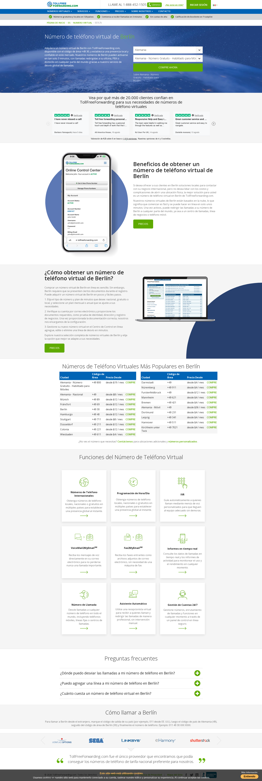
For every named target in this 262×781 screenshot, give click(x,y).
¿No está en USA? (174, 4)
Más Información (249, 772)
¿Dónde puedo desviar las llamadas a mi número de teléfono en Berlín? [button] (117, 673)
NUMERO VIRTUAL (82, 22)
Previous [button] (43, 740)
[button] (214, 4)
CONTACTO (164, 11)
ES (69, 22)
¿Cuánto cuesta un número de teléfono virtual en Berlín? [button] (105, 693)
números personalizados (182, 441)
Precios (143, 224)
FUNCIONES (102, 11)
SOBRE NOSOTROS (141, 11)
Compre (130, 382)
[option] (86, 740)
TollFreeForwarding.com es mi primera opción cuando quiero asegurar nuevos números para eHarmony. (131, 759)
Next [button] (219, 740)
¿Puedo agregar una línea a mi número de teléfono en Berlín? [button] (109, 683)
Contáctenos (125, 441)
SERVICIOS (83, 11)
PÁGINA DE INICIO (56, 22)
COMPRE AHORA (168, 67)
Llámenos (156, 4)
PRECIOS (119, 11)
